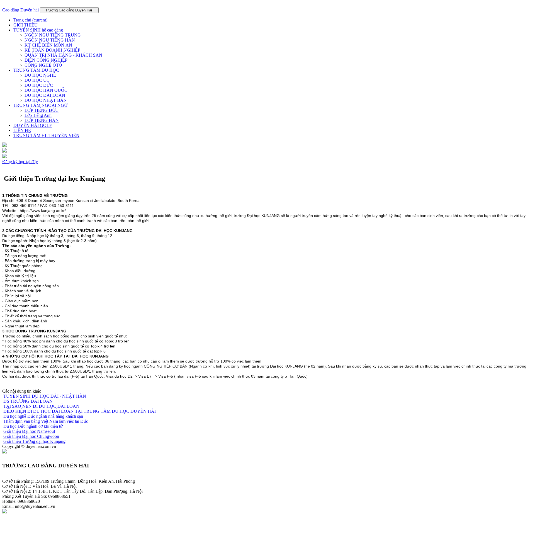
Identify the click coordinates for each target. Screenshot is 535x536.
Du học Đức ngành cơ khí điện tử (33, 426)
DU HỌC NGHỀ (40, 75)
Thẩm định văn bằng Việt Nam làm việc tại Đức (45, 421)
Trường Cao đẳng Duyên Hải (69, 10)
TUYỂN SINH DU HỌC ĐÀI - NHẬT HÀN (44, 396)
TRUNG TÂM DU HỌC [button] (36, 70)
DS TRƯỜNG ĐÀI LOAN (28, 401)
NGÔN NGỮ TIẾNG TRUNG (53, 35)
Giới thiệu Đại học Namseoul (29, 431)
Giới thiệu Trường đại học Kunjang (34, 441)
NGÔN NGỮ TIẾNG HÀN (50, 40)
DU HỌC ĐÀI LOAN (45, 95)
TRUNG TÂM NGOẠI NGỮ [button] (40, 105)
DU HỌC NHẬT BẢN (46, 100)
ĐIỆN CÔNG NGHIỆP (46, 60)
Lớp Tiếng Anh (38, 115)
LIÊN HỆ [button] (22, 130)
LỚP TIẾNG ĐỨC (42, 110)
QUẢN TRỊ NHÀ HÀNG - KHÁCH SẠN (63, 55)
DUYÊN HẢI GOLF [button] (32, 125)
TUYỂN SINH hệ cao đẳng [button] (38, 30)
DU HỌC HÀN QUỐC (46, 90)
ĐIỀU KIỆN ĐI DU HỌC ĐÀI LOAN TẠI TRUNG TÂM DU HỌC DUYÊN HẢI (79, 411)
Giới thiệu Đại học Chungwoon (31, 436)
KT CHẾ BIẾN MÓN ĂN (48, 45)
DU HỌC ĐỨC (39, 85)
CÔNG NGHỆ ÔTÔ (43, 65)
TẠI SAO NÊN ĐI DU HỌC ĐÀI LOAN (41, 406)
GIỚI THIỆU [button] (25, 25)
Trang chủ (30, 20)
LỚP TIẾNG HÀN (42, 120)
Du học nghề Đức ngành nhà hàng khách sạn (43, 416)
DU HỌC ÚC (37, 80)
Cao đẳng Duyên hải (20, 10)
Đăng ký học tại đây (20, 161)
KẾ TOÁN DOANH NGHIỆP (52, 50)
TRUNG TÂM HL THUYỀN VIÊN (46, 135)
